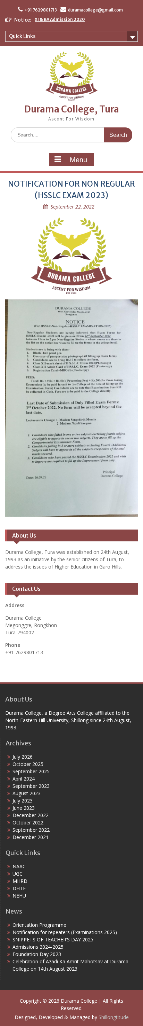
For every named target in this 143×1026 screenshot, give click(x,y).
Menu (78, 160)
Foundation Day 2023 (36, 954)
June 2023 (23, 808)
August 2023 (26, 793)
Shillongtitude (114, 1017)
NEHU (19, 895)
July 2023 (22, 800)
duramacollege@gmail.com (95, 10)
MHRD (19, 881)
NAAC (19, 866)
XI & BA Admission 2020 (60, 19)
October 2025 (27, 764)
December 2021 (30, 837)
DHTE (19, 888)
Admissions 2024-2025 (38, 946)
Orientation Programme (39, 925)
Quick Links (22, 36)
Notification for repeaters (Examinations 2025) (64, 932)
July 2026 (22, 756)
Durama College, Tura (71, 109)
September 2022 (31, 830)
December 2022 (30, 815)
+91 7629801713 (40, 10)
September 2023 (31, 786)
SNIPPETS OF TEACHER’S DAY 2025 (52, 939)
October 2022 (27, 822)
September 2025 (31, 771)
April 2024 (23, 778)
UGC (17, 873)
